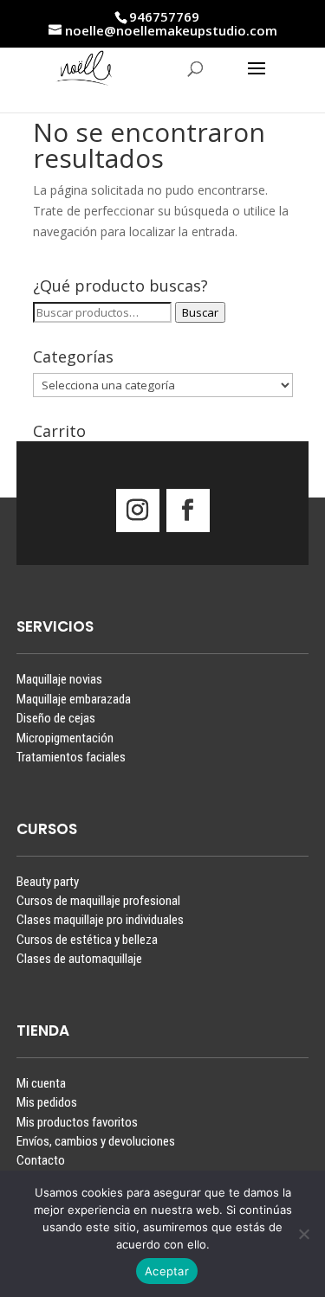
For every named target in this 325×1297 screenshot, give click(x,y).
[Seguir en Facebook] (188, 510)
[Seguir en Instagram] (137, 510)
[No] (303, 1233)
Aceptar (167, 1271)
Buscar (200, 312)
